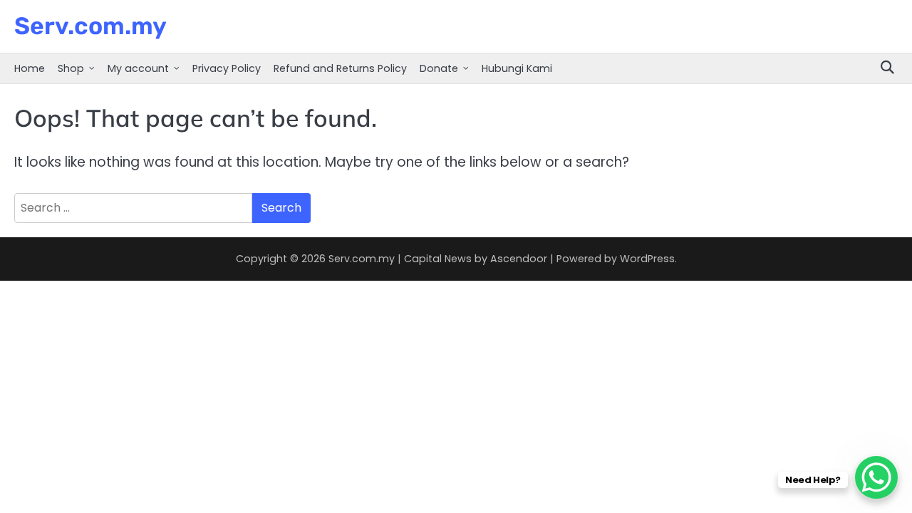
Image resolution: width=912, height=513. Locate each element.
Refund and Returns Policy (340, 68)
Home (29, 68)
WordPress (647, 259)
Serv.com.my (90, 25)
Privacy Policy (226, 68)
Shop (71, 68)
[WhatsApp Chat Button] (876, 477)
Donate (439, 68)
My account (138, 68)
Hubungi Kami (517, 68)
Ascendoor (518, 259)
